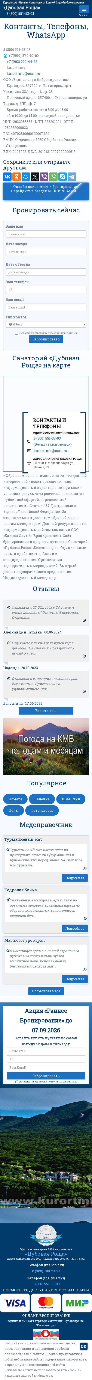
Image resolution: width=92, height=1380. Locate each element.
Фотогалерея (42, 810)
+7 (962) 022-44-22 (21, 61)
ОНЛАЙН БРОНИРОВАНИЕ (46, 1315)
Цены (14, 810)
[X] (35, 176)
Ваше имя (14, 226)
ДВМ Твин (71, 799)
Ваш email (15, 299)
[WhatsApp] (53, 176)
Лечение (42, 799)
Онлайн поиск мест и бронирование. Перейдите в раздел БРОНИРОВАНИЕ (46, 191)
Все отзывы (45, 710)
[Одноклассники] (16, 176)
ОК (83, 1346)
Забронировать (46, 339)
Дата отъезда (18, 264)
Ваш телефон (17, 282)
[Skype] (62, 176)
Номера (15, 799)
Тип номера (16, 317)
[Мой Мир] (26, 176)
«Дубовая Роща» (21, 7)
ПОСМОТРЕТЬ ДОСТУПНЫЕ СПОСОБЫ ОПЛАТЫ (46, 1290)
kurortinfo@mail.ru (23, 73)
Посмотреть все (46, 991)
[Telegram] (72, 176)
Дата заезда (16, 244)
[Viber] (44, 176)
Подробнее (74, 878)
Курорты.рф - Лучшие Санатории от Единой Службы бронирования (43, 2)
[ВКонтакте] (7, 176)
